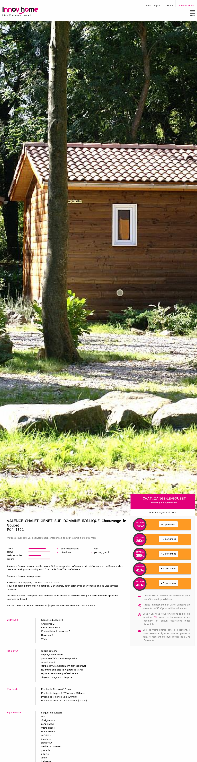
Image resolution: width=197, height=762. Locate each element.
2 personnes (169, 538)
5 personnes (169, 583)
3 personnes (169, 553)
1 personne (169, 524)
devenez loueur (186, 5)
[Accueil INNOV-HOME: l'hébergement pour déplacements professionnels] (24, 11)
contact (169, 5)
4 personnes (169, 568)
